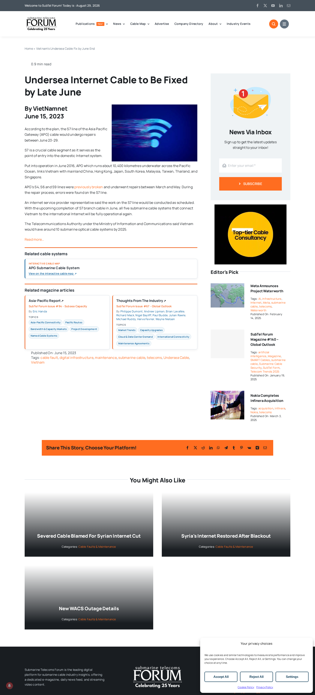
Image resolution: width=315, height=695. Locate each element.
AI (259, 299)
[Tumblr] (234, 447)
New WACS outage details (89, 608)
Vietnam (38, 362)
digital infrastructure (76, 357)
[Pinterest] (241, 447)
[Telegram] (226, 447)
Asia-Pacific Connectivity (46, 322)
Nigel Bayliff (143, 315)
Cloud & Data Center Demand (135, 336)
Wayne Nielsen (165, 319)
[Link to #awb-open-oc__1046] (273, 23)
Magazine (274, 356)
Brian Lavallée (175, 311)
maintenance (106, 357)
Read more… (34, 239)
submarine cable (131, 357)
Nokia (254, 412)
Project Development (84, 329)
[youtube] (273, 5)
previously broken (88, 187)
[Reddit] (203, 447)
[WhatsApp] (218, 447)
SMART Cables (260, 360)
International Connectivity (173, 336)
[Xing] (257, 447)
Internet (256, 302)
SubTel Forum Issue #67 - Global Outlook (144, 306)
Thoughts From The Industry (141, 300)
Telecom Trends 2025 (265, 371)
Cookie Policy (246, 687)
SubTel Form (271, 368)
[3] (157, 665)
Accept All (221, 677)
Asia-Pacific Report (46, 300)
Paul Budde (160, 315)
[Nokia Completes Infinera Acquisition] (227, 393)
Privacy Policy (264, 687)
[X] (195, 447)
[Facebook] (187, 447)
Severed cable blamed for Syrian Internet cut (89, 536)
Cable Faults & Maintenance (97, 547)
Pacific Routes (73, 322)
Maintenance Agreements (133, 343)
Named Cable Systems (44, 335)
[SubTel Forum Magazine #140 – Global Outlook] (227, 344)
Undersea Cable (176, 357)
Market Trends (126, 330)
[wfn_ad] (250, 206)
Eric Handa (40, 311)
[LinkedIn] (211, 447)
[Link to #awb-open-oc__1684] (284, 23)
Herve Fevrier (145, 319)
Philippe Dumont (131, 311)
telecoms (154, 357)
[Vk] (249, 447)
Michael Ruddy (126, 319)
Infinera (280, 408)
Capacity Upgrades (151, 330)
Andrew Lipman (154, 311)
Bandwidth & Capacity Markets (49, 329)
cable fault (49, 357)
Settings (292, 677)
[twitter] (265, 5)
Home (29, 48)
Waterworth (258, 310)
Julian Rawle (177, 315)
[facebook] (257, 5)
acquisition (265, 408)
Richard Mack (125, 315)
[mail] (288, 5)
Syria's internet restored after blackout (226, 536)
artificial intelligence (259, 354)
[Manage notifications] (9, 685)
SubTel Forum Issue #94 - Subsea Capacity (58, 306)
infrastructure (271, 299)
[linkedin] (281, 5)
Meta (266, 302)
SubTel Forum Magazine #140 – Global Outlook (264, 339)
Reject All (256, 677)
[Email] (265, 447)
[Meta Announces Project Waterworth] (227, 284)
